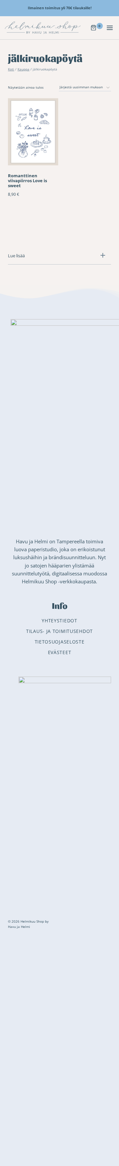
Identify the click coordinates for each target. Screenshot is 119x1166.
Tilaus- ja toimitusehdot (59, 631)
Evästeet (59, 652)
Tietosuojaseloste (60, 642)
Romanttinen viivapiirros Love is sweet (27, 181)
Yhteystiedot (59, 620)
